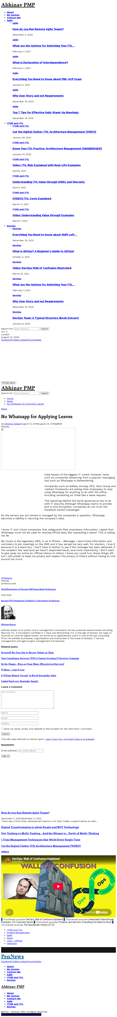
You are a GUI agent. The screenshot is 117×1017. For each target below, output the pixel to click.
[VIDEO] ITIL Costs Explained (32, 198)
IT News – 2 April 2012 (12, 669)
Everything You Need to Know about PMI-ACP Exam (47, 79)
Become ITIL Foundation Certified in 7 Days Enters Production (30, 600)
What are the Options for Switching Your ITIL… (44, 45)
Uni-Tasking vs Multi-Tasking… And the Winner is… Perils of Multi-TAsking (50, 833)
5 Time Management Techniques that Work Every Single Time (40, 839)
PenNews (12, 956)
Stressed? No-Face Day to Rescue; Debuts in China (27, 652)
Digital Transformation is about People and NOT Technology (40, 827)
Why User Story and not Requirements (38, 95)
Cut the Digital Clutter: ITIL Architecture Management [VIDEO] (54, 131)
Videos (5, 851)
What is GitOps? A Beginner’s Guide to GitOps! (43, 251)
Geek (9, 935)
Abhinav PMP (18, 5)
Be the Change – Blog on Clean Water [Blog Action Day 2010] (32, 664)
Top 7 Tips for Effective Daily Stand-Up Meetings (46, 112)
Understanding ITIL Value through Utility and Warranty (49, 182)
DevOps (11, 226)
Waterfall (12, 943)
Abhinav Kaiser (12, 423)
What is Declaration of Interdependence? (40, 62)
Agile (10, 20)
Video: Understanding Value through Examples (43, 215)
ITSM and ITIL (15, 123)
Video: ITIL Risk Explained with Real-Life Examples (47, 165)
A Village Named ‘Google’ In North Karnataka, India (28, 675)
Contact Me (14, 17)
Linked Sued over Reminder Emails (19, 681)
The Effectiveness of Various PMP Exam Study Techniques (28, 589)
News (4, 409)
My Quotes (13, 15)
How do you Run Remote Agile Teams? (38, 29)
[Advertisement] (58, 361)
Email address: (9, 750)
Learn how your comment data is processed (69, 739)
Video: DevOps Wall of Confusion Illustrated (42, 268)
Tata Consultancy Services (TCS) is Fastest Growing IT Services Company (40, 658)
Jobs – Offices (14, 940)
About (10, 12)
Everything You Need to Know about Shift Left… (45, 234)
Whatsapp (6, 578)
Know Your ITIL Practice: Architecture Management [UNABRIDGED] (57, 148)
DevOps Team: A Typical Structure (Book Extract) (46, 318)
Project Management (18, 932)
